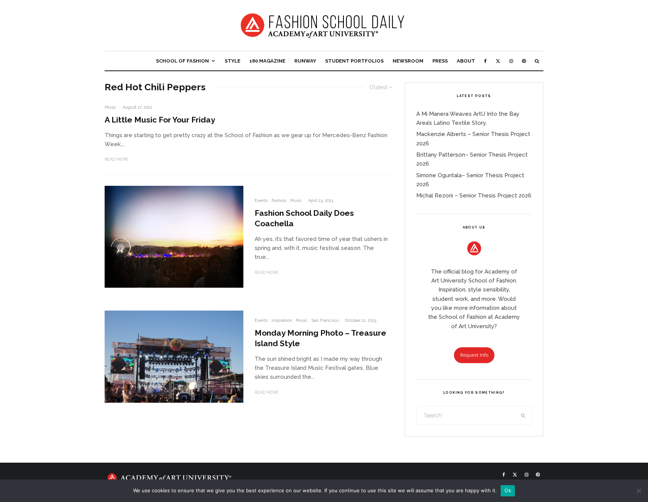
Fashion (279, 200)
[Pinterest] (524, 60)
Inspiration (282, 320)
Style (232, 61)
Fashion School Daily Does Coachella (304, 218)
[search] (523, 415)
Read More (117, 159)
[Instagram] (511, 60)
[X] (498, 60)
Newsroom (408, 61)
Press (440, 61)
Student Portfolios (354, 61)
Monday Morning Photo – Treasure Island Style (320, 338)
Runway (305, 61)
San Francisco (325, 320)
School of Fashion (182, 61)
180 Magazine (267, 61)
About (466, 61)
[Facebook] (485, 60)
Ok (507, 490)
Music (110, 107)
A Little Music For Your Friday (160, 119)
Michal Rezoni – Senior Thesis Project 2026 (473, 195)
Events (261, 200)
